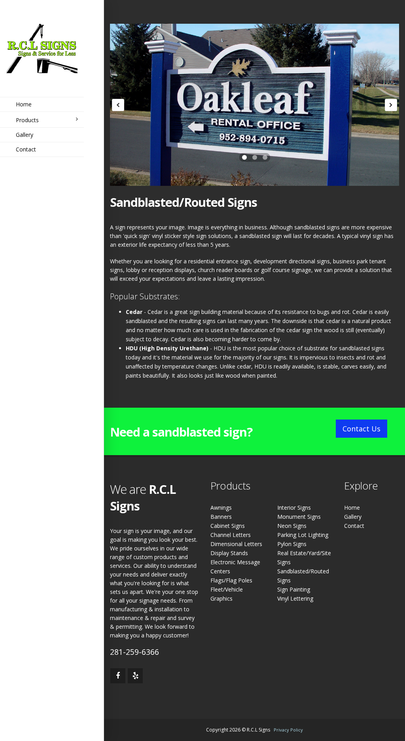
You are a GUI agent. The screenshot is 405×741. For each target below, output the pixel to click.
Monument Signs (299, 516)
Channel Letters (230, 535)
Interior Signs (294, 507)
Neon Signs (292, 525)
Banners (221, 516)
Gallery (24, 134)
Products (27, 120)
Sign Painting (293, 589)
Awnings (221, 507)
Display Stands (229, 553)
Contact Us (361, 428)
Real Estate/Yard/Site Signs (304, 557)
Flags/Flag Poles (231, 580)
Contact (26, 149)
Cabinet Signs (227, 525)
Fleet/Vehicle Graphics (226, 594)
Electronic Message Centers (235, 566)
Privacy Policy (288, 730)
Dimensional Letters (236, 544)
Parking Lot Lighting (302, 535)
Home (24, 104)
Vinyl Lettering (295, 598)
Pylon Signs (292, 544)
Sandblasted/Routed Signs (303, 575)
